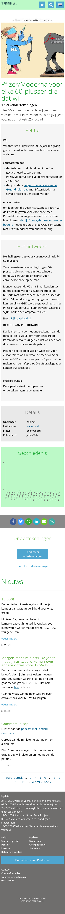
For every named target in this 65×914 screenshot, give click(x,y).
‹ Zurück (17, 777)
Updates (33, 837)
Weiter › (37, 782)
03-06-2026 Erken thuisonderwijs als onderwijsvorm (30, 804)
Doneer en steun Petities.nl (32, 860)
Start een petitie (10, 840)
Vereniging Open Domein (32, 901)
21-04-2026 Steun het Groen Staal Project (24, 815)
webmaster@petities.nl (13, 876)
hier (16, 687)
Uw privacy (35, 840)
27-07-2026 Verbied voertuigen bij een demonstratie (31, 800)
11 (22, 782)
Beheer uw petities (11, 851)
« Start (8, 777)
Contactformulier (10, 873)
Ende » (46, 782)
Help (3, 837)
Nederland (33, 426)
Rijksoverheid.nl (21, 318)
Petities (5, 844)
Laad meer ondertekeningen (32, 554)
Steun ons (34, 848)
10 (16, 782)
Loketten (6, 848)
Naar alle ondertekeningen (32, 566)
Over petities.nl (37, 844)
